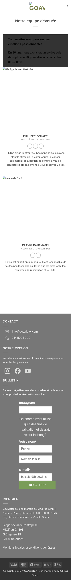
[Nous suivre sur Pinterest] (41, 146)
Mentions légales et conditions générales (29, 547)
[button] (5, 6)
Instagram (27, 403)
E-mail (24, 470)
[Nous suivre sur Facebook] (29, 146)
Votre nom (27, 441)
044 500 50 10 (21, 337)
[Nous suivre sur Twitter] (35, 146)
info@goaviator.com (25, 331)
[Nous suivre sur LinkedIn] (38, 255)
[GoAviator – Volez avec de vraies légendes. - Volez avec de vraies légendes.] (37, 6)
